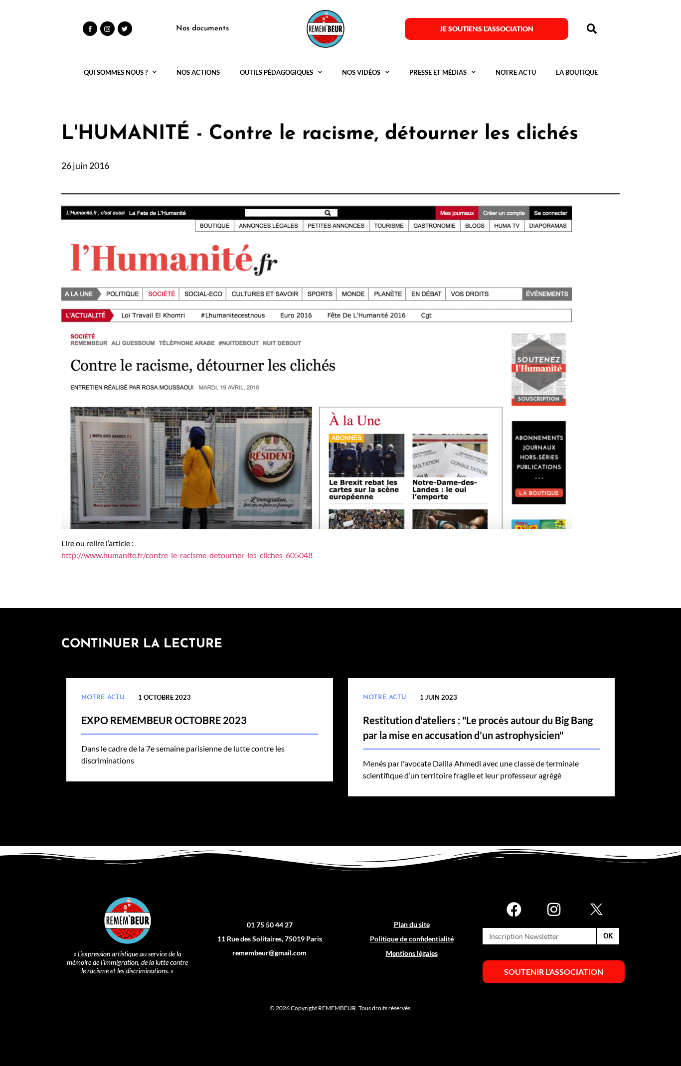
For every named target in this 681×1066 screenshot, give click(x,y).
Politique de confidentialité (412, 938)
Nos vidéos (361, 72)
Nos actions (198, 72)
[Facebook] (514, 909)
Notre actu (516, 72)
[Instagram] (554, 909)
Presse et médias (438, 72)
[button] (591, 28)
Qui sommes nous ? (116, 72)
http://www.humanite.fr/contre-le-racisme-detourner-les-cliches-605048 (187, 555)
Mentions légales (412, 953)
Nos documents (202, 28)
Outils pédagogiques (276, 72)
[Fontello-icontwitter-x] (594, 909)
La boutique (577, 72)
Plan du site (412, 924)
